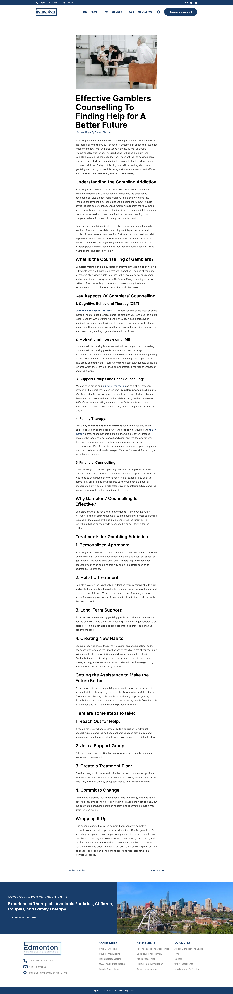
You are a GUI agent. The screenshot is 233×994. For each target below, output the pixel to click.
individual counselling (114, 386)
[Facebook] (186, 3)
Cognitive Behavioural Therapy (93, 310)
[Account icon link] (158, 12)
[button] (98, 12)
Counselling (83, 132)
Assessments (146, 943)
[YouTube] (196, 3)
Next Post (157, 870)
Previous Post (78, 870)
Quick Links (182, 943)
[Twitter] (191, 3)
